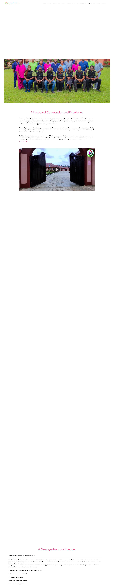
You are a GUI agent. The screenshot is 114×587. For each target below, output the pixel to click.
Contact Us (103, 3)
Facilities (59, 3)
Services (55, 3)
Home (44, 3)
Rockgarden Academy (81, 3)
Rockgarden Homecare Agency (93, 3)
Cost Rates (68, 3)
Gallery (63, 3)
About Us (49, 3)
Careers (74, 3)
